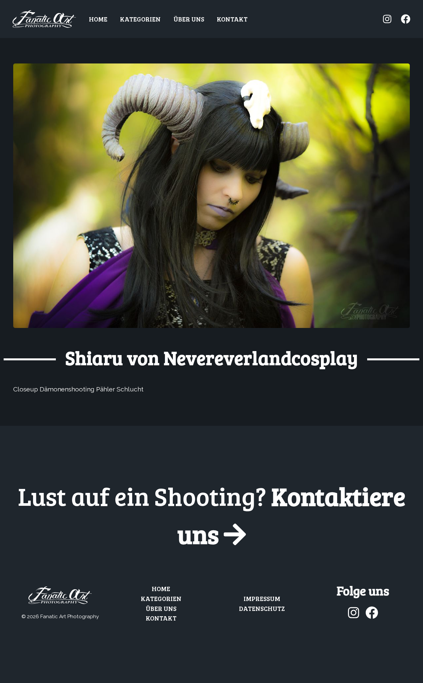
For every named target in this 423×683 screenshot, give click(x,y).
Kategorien (140, 19)
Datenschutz (262, 608)
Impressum (262, 598)
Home (98, 19)
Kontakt (232, 19)
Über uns (188, 19)
